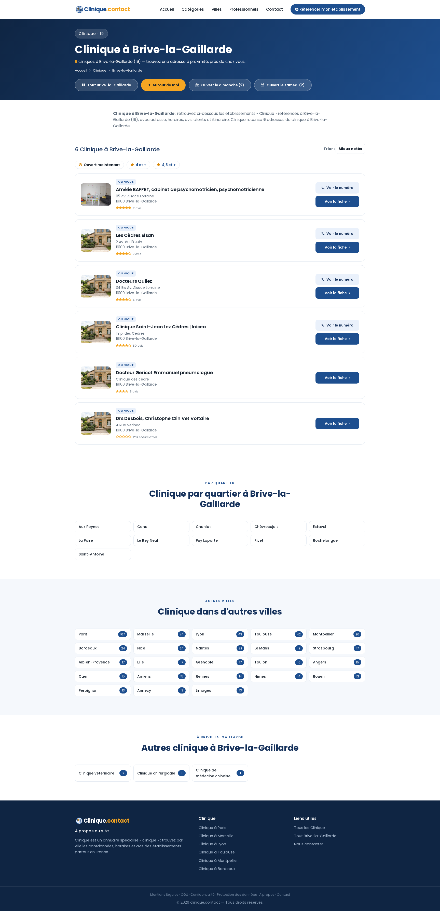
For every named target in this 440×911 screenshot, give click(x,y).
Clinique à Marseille (216, 835)
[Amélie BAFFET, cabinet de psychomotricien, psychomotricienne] (96, 194)
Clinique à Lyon (212, 844)
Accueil (167, 9)
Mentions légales (164, 894)
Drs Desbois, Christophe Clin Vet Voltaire (162, 418)
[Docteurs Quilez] (96, 286)
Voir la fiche (336, 201)
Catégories (193, 9)
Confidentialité (202, 894)
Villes (217, 9)
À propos (266, 894)
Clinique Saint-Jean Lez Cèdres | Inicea (161, 326)
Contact (274, 9)
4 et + (141, 164)
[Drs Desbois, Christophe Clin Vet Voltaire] (96, 423)
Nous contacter (308, 844)
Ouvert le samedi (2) (286, 85)
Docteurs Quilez (134, 281)
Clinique (107, 9)
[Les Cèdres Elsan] (96, 240)
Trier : (329, 148)
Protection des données (237, 894)
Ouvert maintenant (102, 164)
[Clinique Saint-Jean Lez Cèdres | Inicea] (96, 332)
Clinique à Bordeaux (217, 868)
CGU (184, 894)
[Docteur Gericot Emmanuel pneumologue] (96, 377)
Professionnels (243, 9)
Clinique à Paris (212, 827)
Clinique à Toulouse (217, 852)
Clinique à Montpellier (218, 860)
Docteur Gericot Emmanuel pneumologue (164, 372)
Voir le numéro (339, 187)
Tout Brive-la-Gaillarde (109, 85)
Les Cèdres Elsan (135, 235)
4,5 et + (169, 164)
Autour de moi (166, 85)
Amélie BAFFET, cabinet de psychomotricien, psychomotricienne (190, 189)
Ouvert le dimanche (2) (222, 85)
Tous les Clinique (309, 827)
